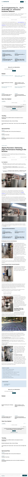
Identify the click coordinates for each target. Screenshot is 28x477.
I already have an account (14, 435)
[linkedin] (12, 19)
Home (2, 5)
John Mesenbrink (4, 157)
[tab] (4, 101)
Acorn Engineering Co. (21, 22)
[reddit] (15, 19)
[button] (2, 1)
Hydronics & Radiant (4, 145)
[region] (14, 102)
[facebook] (11, 19)
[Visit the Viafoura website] (24, 104)
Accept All (25, 475)
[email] (16, 19)
